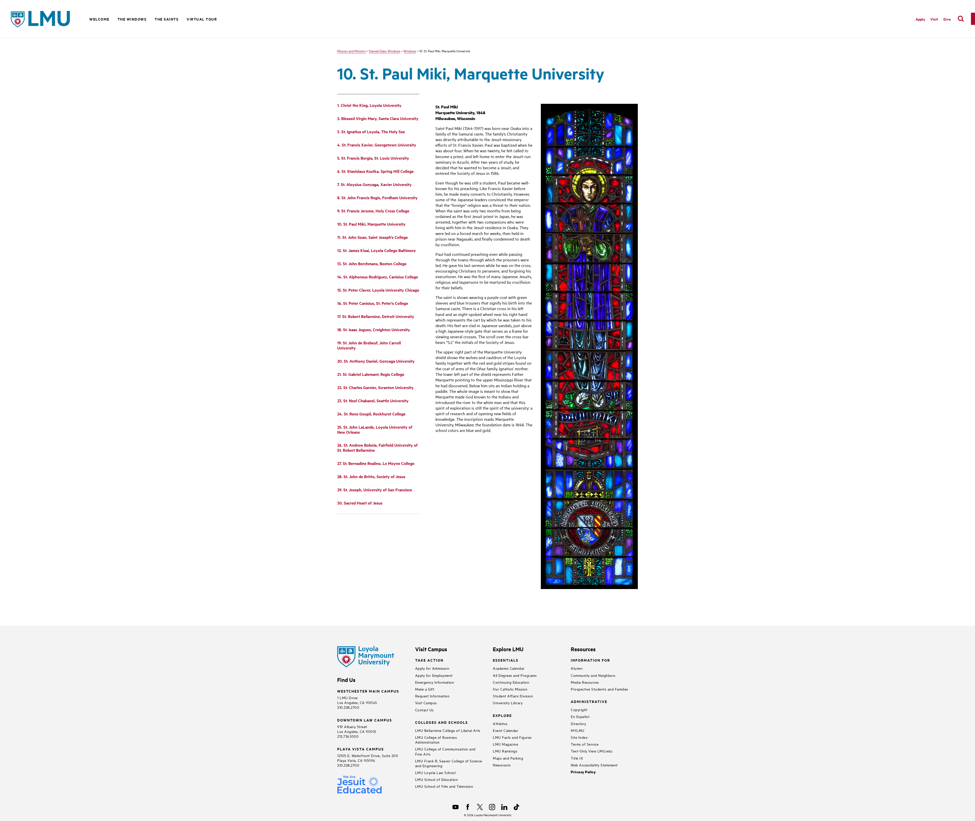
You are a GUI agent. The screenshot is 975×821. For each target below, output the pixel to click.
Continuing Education (511, 682)
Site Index (579, 737)
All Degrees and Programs (515, 675)
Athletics (500, 723)
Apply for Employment (434, 675)
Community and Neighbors (593, 675)
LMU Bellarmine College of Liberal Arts (447, 730)
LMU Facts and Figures (512, 737)
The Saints (166, 19)
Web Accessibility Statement (594, 764)
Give (947, 19)
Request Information (432, 695)
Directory (578, 723)
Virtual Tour (202, 19)
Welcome (99, 19)
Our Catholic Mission (510, 688)
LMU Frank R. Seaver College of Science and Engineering (448, 763)
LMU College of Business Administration (436, 739)
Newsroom (501, 764)
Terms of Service (584, 744)
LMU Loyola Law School (435, 772)
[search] (961, 19)
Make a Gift (424, 688)
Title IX (577, 758)
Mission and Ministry (351, 50)
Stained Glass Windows (384, 50)
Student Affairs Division (513, 695)
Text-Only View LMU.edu (591, 750)
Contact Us (424, 709)
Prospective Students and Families (599, 688)
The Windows (132, 19)
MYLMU (577, 730)
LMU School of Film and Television (444, 786)
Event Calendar (505, 730)
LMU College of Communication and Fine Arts (445, 751)
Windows (409, 50)
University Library (508, 702)
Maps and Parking (508, 758)
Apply (920, 19)
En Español (580, 716)
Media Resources (585, 682)
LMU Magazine (505, 744)
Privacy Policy (583, 771)
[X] (480, 807)
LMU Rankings (505, 750)
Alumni (576, 668)
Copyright (579, 709)
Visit (934, 19)
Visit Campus (426, 702)
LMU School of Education (436, 779)
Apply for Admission (432, 668)
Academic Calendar (509, 668)
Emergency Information (434, 682)
